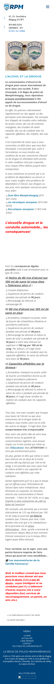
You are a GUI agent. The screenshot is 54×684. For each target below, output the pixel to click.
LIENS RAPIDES (27, 641)
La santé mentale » (16, 619)
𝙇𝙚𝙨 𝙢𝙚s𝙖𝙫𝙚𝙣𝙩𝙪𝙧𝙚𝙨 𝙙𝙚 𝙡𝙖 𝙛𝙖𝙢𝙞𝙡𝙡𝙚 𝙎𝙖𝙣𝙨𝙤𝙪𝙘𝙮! (22, 562)
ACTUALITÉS (27, 638)
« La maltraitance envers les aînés (23, 615)
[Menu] (47, 5)
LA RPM (27, 635)
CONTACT (27, 643)
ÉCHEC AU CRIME (17, 31)
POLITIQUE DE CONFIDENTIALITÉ (27, 646)
